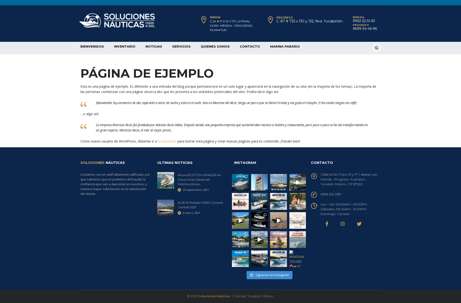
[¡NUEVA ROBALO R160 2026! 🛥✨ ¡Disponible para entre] (240, 220)
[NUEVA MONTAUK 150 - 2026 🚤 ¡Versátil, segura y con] (297, 182)
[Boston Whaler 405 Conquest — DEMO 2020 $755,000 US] (278, 182)
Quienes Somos (215, 46)
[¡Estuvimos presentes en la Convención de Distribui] (240, 239)
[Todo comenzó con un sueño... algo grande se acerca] (297, 220)
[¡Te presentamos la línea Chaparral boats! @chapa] (259, 220)
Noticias (154, 46)
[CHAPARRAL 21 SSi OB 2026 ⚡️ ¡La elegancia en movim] (240, 182)
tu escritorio (167, 141)
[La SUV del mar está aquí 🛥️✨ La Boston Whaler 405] (278, 220)
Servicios (181, 46)
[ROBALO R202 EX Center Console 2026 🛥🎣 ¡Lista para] (259, 201)
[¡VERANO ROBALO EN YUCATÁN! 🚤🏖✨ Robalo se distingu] (259, 258)
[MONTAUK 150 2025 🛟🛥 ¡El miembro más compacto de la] (240, 201)
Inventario (124, 46)
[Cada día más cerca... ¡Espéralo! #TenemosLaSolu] (259, 182)
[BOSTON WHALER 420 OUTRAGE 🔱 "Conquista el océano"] (278, 239)
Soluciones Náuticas (214, 296)
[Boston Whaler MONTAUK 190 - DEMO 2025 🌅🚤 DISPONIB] (240, 258)
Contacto (250, 46)
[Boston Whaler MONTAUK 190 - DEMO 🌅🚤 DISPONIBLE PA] (297, 201)
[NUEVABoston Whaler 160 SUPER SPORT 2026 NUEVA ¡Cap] (278, 201)
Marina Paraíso (285, 46)
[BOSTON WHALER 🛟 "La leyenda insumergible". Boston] (297, 239)
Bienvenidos (92, 46)
